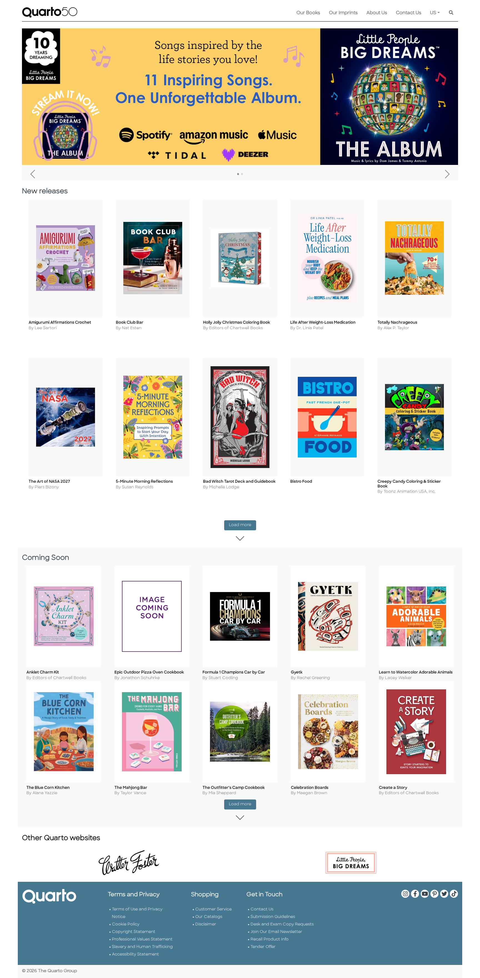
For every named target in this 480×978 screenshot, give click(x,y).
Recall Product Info (270, 939)
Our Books (308, 13)
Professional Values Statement (142, 939)
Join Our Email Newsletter (276, 932)
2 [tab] (242, 174)
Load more (242, 525)
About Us (376, 13)
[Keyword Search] (451, 13)
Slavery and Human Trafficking (142, 947)
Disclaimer (205, 924)
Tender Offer (263, 947)
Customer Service (213, 909)
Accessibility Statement (135, 954)
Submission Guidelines (273, 917)
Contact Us (408, 13)
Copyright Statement (133, 932)
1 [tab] (238, 174)
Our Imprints (343, 13)
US (433, 13)
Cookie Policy (125, 924)
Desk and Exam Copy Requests (282, 924)
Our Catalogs (208, 917)
